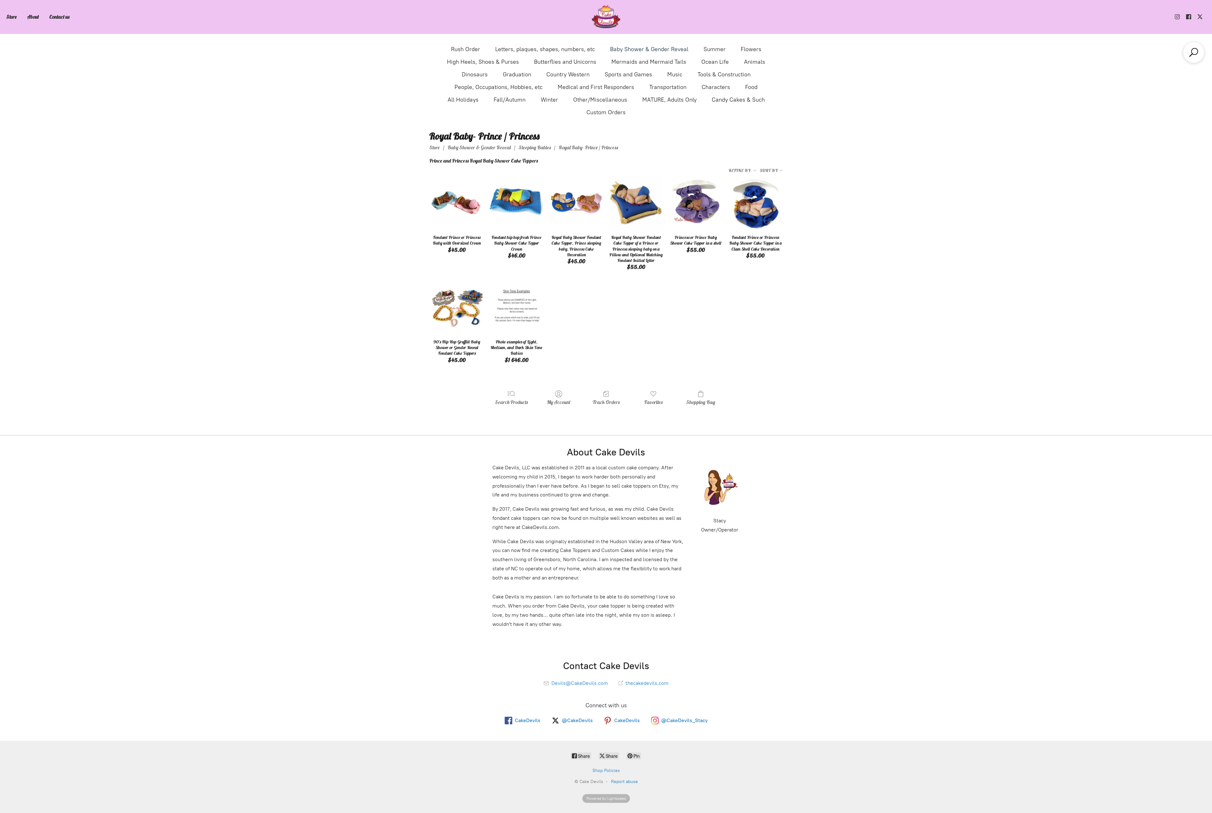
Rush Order (465, 49)
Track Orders (606, 402)
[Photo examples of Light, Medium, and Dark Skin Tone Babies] (516, 308)
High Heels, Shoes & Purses (483, 61)
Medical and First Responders (596, 87)
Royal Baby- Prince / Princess (588, 147)
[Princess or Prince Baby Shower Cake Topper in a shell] (695, 203)
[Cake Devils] (606, 17)
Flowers (751, 49)
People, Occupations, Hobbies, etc (498, 87)
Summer (715, 49)
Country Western (568, 74)
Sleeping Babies (535, 147)
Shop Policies (606, 770)
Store (11, 17)
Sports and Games (628, 74)
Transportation (667, 87)
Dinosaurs (475, 74)
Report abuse (624, 781)
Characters (716, 87)
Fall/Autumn (510, 99)
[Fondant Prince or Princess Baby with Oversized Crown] (456, 203)
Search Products (511, 402)
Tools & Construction (724, 74)
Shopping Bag (700, 402)
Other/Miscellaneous (600, 99)
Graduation (517, 74)
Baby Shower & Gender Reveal (649, 49)
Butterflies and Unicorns (565, 61)
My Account (558, 402)
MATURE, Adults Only (669, 99)
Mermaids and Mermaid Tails (648, 61)
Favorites (653, 402)
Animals (754, 61)
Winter (549, 99)
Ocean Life (715, 61)
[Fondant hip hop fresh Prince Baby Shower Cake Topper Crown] (516, 203)
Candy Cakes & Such (738, 99)
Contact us (59, 17)
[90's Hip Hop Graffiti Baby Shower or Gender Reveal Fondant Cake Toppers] (456, 308)
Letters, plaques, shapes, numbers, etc (545, 49)
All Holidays (463, 99)
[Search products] (1193, 52)
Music (674, 74)
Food (751, 87)
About (33, 17)
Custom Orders (606, 112)
